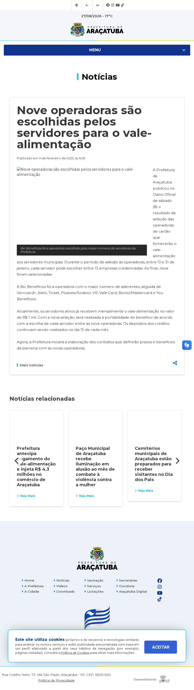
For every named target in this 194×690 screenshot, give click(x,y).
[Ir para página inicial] (97, 30)
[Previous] (17, 461)
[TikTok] (122, 5)
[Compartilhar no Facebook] (175, 339)
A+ (97, 5)
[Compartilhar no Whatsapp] (175, 354)
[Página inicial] (97, 559)
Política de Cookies (75, 653)
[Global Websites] (151, 678)
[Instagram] (112, 5)
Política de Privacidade (56, 680)
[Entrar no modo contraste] (76, 5)
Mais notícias (31, 365)
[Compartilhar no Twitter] (175, 346)
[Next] (177, 461)
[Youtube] (117, 5)
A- (87, 5)
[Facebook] (108, 5)
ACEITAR (160, 647)
